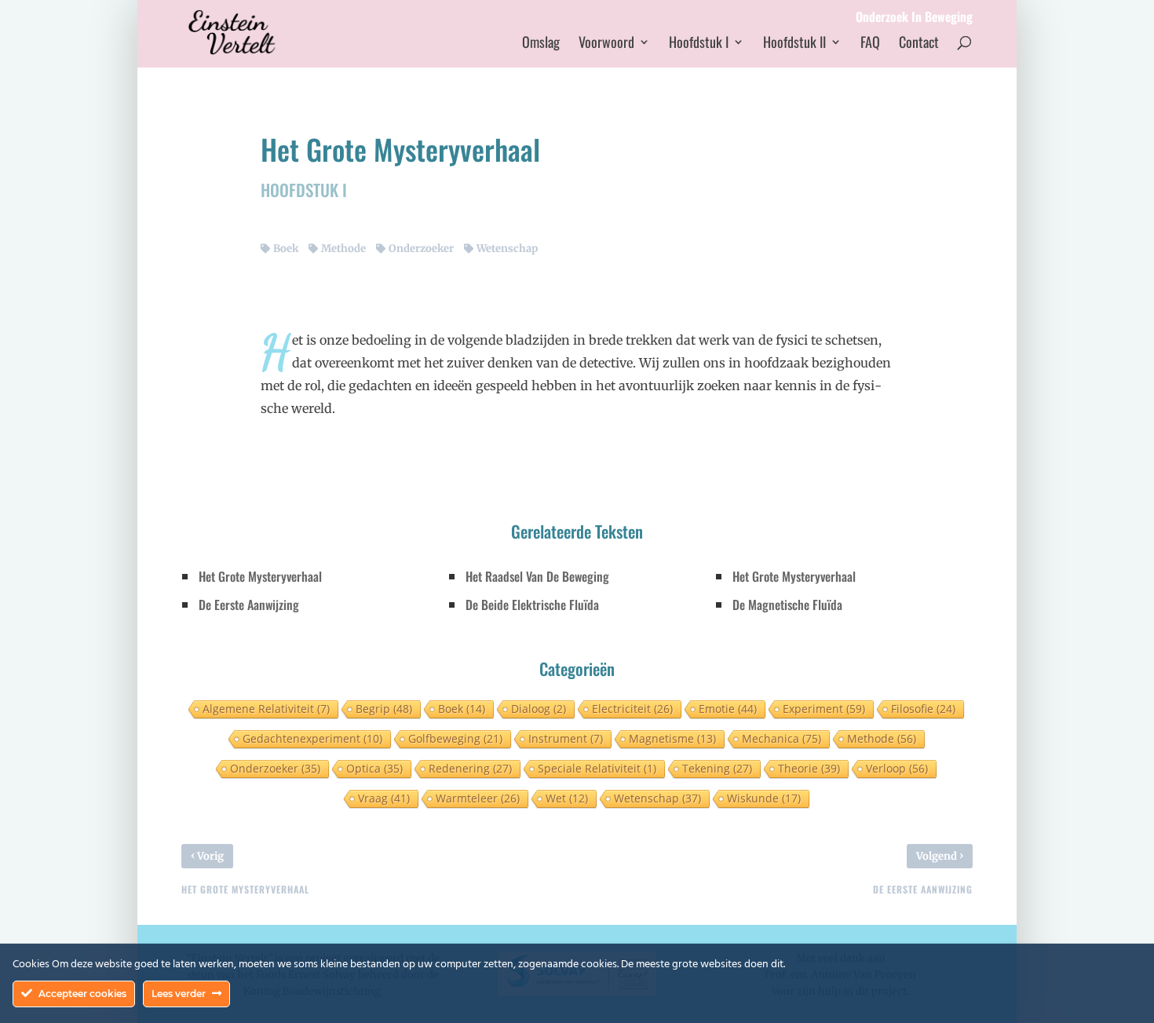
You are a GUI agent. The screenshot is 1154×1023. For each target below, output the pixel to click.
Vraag (384, 798)
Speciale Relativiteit (597, 768)
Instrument (565, 738)
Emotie (728, 708)
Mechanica (781, 738)
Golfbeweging (455, 738)
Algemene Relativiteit (266, 708)
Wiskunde (764, 798)
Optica (374, 768)
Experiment (824, 708)
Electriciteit (632, 708)
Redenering (470, 768)
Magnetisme (672, 738)
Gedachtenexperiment (312, 738)
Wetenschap (507, 248)
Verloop (897, 768)
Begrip (384, 708)
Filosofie (923, 708)
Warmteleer (478, 798)
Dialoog (538, 708)
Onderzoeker (421, 248)
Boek (285, 248)
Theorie (809, 768)
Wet (567, 798)
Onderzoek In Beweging (914, 18)
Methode (343, 248)
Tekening (717, 768)
